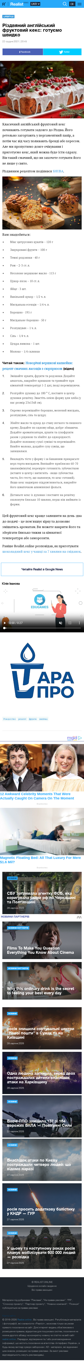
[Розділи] (79, 2)
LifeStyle (8, 16)
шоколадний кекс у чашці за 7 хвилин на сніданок (41, 551)
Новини (12, 878)
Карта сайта (8, 1315)
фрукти (33, 718)
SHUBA (58, 171)
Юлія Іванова (11, 583)
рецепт (22, 718)
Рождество (10, 718)
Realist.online (24, 1319)
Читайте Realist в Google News (42, 569)
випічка (43, 718)
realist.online (9, 1339)
